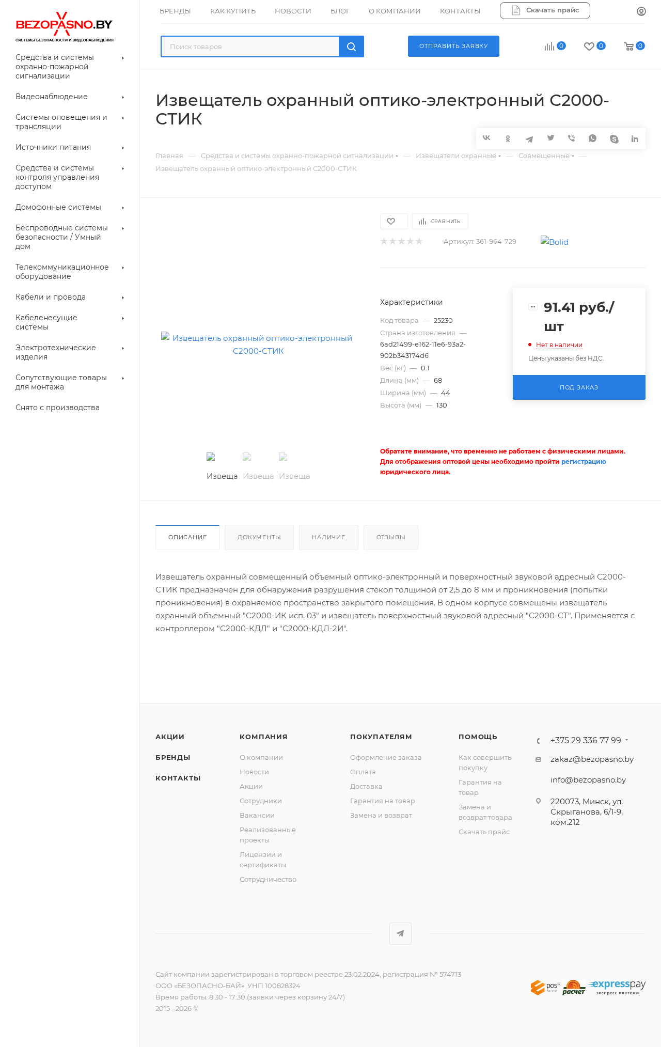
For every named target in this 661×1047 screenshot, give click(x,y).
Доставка (366, 786)
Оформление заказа (386, 757)
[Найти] (351, 46)
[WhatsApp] (592, 138)
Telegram (400, 934)
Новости (254, 772)
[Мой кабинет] (641, 12)
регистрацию (583, 461)
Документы (259, 537)
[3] (401, 241)
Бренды (173, 757)
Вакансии (257, 815)
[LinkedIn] (635, 138)
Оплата (363, 772)
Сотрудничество (268, 879)
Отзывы (391, 537)
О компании (261, 757)
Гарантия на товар (382, 800)
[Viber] (571, 138)
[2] (392, 241)
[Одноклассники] (507, 138)
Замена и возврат (381, 815)
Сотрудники (261, 800)
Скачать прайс (484, 831)
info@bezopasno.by (588, 780)
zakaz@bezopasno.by (592, 759)
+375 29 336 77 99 (585, 741)
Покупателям (381, 736)
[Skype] (613, 138)
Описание (187, 537)
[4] (409, 241)
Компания (264, 736)
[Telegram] (529, 138)
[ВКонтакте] (486, 137)
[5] (418, 241)
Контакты (177, 778)
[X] (550, 138)
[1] (383, 241)
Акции (170, 736)
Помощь (478, 736)
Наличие (328, 537)
